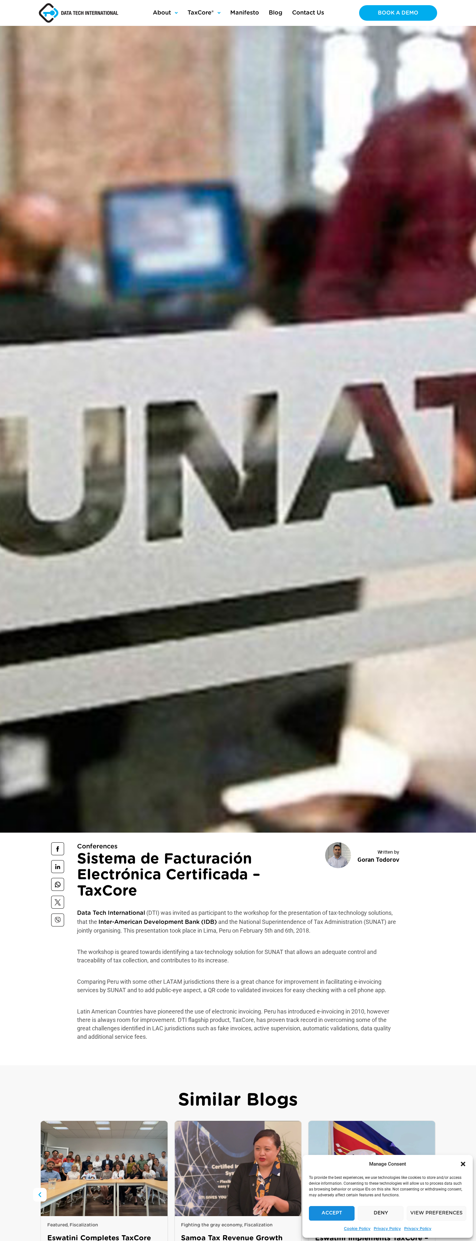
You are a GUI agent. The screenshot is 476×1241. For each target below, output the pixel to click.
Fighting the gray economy (77, 1225)
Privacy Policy (387, 1229)
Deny (381, 1213)
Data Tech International (111, 913)
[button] (463, 1164)
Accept (332, 1213)
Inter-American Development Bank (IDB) (157, 922)
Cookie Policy (357, 1229)
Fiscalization (124, 1225)
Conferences (97, 846)
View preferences (436, 1213)
